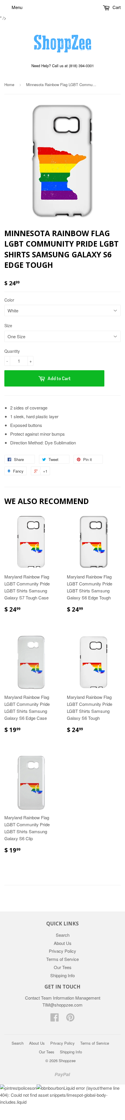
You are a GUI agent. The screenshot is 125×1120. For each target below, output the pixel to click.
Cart (116, 7)
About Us (63, 943)
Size (8, 325)
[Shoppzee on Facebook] (54, 1019)
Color (9, 300)
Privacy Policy (62, 951)
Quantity (12, 351)
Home (9, 84)
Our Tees (63, 967)
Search (62, 935)
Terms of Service (62, 959)
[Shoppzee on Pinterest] (70, 1019)
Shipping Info (62, 975)
